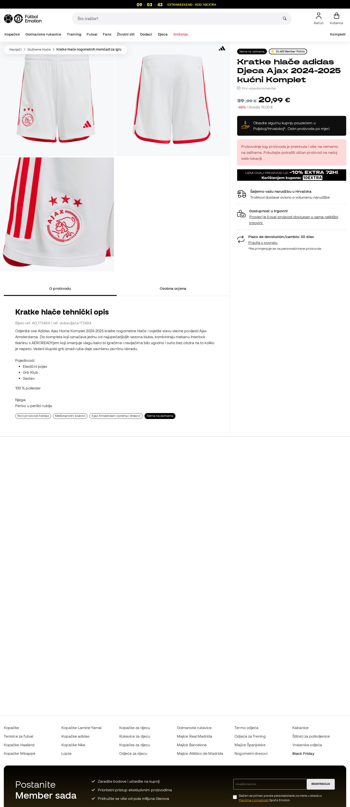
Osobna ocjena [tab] (173, 288)
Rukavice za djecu (134, 736)
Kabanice (300, 727)
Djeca (163, 34)
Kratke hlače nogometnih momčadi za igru (88, 49)
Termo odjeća (246, 727)
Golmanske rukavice (43, 34)
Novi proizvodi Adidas (33, 416)
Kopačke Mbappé (19, 753)
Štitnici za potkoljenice (311, 736)
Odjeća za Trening (250, 736)
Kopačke (12, 34)
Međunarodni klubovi (70, 416)
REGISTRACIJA (320, 783)
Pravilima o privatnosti (254, 800)
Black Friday (303, 753)
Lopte (66, 753)
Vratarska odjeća (307, 745)
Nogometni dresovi (251, 753)
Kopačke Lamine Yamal (81, 727)
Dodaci (146, 34)
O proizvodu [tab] (60, 288)
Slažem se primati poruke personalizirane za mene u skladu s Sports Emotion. (280, 798)
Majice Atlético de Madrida (200, 753)
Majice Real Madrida (194, 736)
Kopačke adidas (75, 736)
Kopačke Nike (73, 745)
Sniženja (180, 34)
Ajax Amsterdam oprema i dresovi (115, 416)
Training (74, 34)
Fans (107, 34)
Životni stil (126, 34)
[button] (291, 217)
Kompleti (337, 34)
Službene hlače (39, 49)
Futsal (92, 34)
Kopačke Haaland (19, 745)
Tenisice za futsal (18, 736)
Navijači (16, 49)
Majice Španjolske (250, 745)
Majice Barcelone (192, 745)
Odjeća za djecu (133, 753)
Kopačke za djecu (134, 727)
